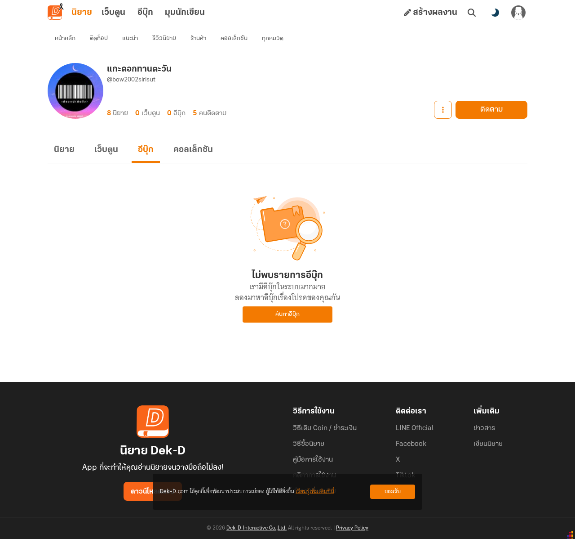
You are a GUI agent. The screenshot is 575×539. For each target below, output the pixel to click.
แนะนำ (130, 38)
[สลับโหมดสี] (495, 13)
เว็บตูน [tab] (113, 12)
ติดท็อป (99, 38)
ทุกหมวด (272, 38)
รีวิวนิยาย (164, 38)
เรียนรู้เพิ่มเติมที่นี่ (315, 491)
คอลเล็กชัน (234, 38)
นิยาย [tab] (81, 12)
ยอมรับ (393, 491)
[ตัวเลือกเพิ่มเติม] (443, 110)
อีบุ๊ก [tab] (145, 12)
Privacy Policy (352, 528)
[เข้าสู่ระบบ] (518, 13)
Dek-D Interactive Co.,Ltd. (256, 528)
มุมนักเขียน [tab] (185, 12)
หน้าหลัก (65, 38)
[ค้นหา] (472, 13)
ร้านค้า (198, 38)
